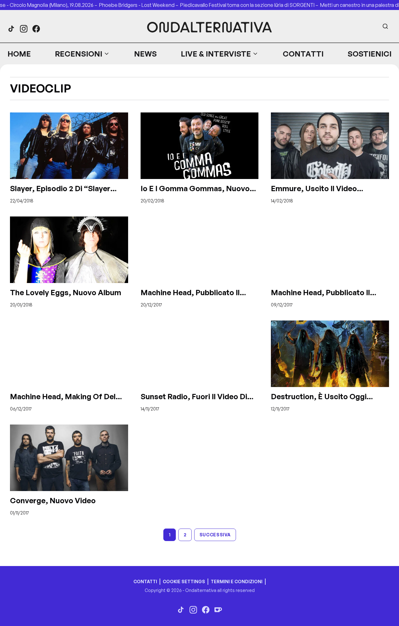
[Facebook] (36, 28)
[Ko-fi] (218, 610)
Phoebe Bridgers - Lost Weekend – (139, 5)
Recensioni (78, 53)
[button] (82, 54)
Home (19, 53)
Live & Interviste (216, 53)
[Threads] (11, 28)
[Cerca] (385, 26)
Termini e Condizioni (236, 581)
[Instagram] (23, 28)
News (145, 53)
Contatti (303, 53)
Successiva (215, 534)
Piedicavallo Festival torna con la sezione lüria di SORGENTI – (250, 5)
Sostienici (370, 53)
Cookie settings (184, 581)
